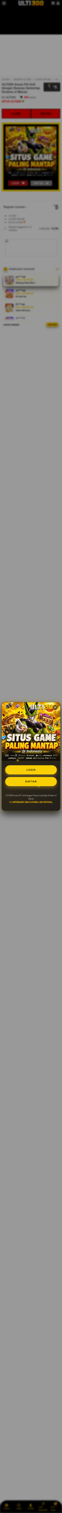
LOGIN (31, 769)
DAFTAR (31, 781)
